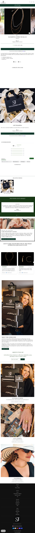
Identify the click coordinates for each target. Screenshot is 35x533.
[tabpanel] (17, 167)
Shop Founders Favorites (17, 401)
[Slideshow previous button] (1, 262)
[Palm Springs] (17, 460)
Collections (17, 511)
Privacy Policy (17, 487)
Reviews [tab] (4, 158)
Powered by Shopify (17, 532)
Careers (17, 490)
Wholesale (17, 514)
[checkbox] (28, 161)
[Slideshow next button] (34, 262)
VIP (17, 496)
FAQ (17, 486)
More (17, 512)
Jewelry (17, 509)
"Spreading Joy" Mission (17, 493)
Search (17, 484)
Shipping (14, 41)
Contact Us (17, 502)
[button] (17, 148)
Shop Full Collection (17, 441)
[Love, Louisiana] (17, 420)
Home (18, 508)
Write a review (31, 158)
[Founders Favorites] (17, 380)
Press (17, 492)
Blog (17, 505)
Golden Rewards (17, 495)
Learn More (5, 348)
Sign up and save (17, 523)
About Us (17, 499)
